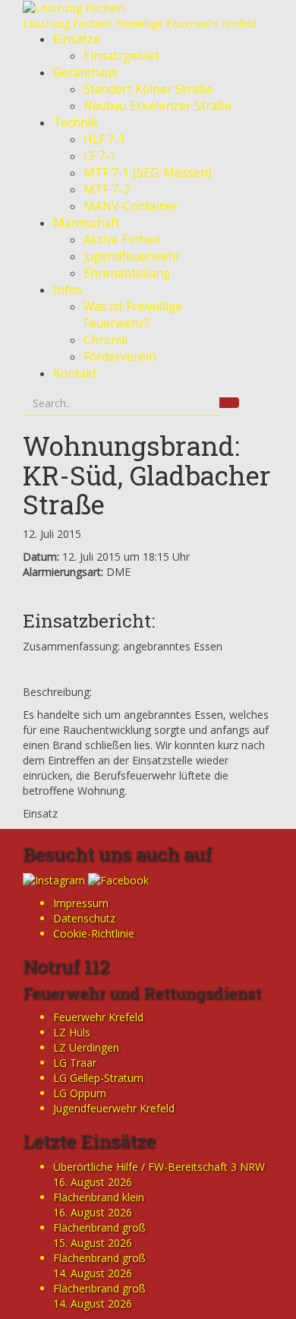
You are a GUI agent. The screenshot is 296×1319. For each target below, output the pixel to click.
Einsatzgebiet (121, 56)
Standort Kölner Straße (148, 89)
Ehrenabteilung (126, 273)
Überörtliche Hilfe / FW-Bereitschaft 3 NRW (159, 1166)
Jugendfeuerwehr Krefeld (114, 1108)
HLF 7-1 (104, 139)
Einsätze (76, 39)
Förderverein (119, 357)
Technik (75, 123)
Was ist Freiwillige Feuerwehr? (132, 315)
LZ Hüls (71, 1032)
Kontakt (75, 373)
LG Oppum (79, 1093)
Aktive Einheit (122, 240)
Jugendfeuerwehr (132, 256)
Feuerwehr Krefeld (98, 1017)
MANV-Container (130, 206)
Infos (67, 290)
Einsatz (40, 813)
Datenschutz (84, 918)
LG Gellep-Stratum (98, 1078)
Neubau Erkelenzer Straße (157, 106)
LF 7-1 (100, 156)
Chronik (105, 340)
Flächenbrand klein (98, 1197)
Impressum (81, 903)
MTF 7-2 (106, 190)
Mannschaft (86, 223)
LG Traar (74, 1062)
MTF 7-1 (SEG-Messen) (147, 173)
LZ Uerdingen (86, 1047)
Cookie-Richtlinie (93, 933)
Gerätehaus (85, 73)
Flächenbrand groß (99, 1227)
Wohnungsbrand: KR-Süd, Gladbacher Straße (147, 474)
